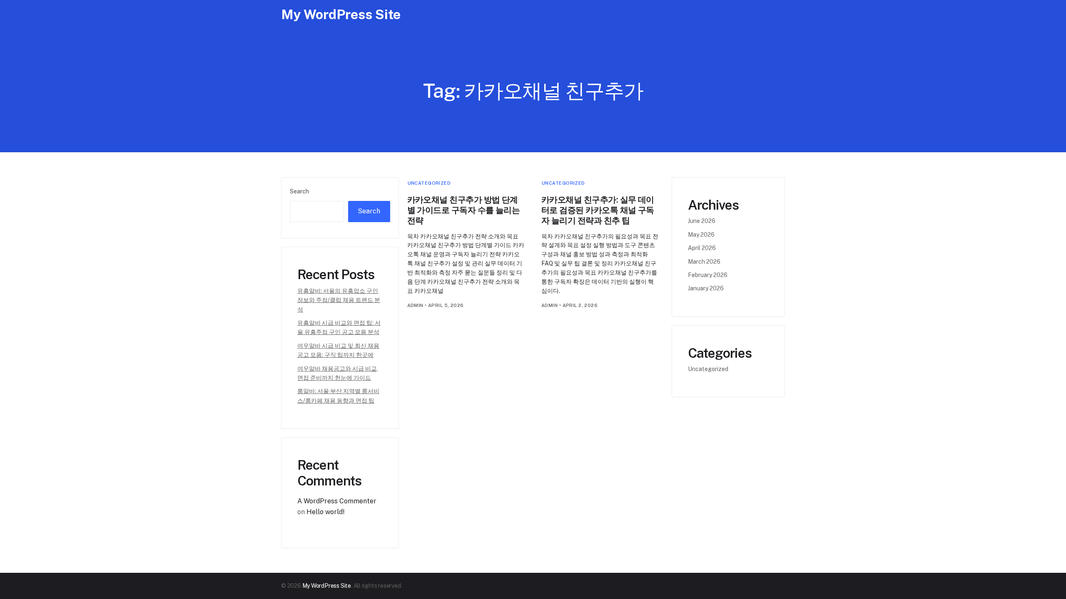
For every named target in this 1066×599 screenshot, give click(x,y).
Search (299, 191)
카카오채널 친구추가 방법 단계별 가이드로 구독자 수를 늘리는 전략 (463, 210)
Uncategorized (429, 183)
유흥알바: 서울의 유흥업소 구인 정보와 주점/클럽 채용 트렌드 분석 (338, 300)
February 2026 (707, 275)
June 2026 (701, 221)
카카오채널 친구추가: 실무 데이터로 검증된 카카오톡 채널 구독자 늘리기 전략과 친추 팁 (597, 210)
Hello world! (325, 512)
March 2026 (704, 261)
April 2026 (702, 248)
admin (415, 305)
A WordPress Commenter (336, 501)
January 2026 (706, 288)
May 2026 (701, 234)
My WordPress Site (341, 14)
